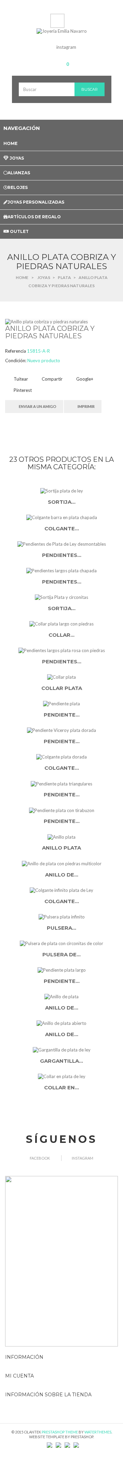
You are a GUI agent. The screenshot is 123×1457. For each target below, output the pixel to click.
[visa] (49, 1444)
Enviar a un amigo (37, 406)
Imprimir (86, 406)
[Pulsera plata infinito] (61, 916)
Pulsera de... (61, 954)
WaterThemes (97, 1432)
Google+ (84, 379)
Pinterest (22, 390)
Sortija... (62, 502)
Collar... (61, 635)
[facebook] (48, 47)
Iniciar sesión (59, 18)
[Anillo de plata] (61, 997)
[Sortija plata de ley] (61, 491)
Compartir (52, 379)
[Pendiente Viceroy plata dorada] (61, 730)
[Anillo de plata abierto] (61, 1023)
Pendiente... (62, 714)
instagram (66, 47)
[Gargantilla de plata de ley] (61, 1050)
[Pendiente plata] (61, 704)
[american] (58, 1444)
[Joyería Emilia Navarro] (62, 31)
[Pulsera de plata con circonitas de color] (61, 943)
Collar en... (61, 1087)
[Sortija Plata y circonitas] (61, 597)
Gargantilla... (61, 1061)
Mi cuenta (19, 1376)
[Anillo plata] (61, 837)
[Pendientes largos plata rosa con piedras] (61, 650)
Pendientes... (61, 555)
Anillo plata (61, 847)
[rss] (76, 1444)
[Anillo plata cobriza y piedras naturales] (46, 321)
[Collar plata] (61, 677)
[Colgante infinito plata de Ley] (61, 890)
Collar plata (61, 688)
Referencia (15, 351)
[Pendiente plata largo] (61, 970)
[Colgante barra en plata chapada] (61, 517)
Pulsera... (61, 928)
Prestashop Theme (60, 1432)
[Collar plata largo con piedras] (61, 624)
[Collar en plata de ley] (61, 1076)
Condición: (15, 360)
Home (22, 277)
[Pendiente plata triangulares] (61, 783)
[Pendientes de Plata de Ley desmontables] (61, 544)
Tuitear (20, 379)
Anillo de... (61, 874)
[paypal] (67, 1444)
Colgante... (61, 528)
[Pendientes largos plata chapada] (61, 571)
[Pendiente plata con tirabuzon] (61, 810)
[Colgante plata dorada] (61, 757)
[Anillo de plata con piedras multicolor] (61, 863)
